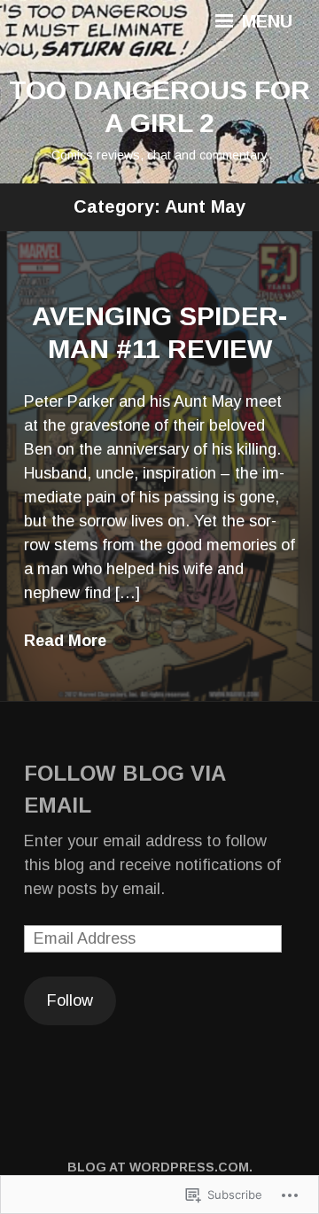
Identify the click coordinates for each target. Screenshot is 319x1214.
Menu (264, 21)
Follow (70, 1000)
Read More (65, 641)
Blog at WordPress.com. (160, 1167)
